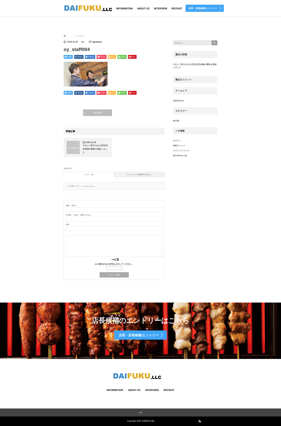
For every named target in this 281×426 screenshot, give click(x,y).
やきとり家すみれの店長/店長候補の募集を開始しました (95, 149)
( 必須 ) (71, 205)
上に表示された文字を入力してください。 (114, 264)
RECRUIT (177, 8)
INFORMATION (124, 8)
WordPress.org (180, 155)
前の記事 (97, 112)
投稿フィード (179, 145)
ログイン (177, 140)
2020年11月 (178, 100)
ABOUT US (143, 8)
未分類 (176, 121)
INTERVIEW (152, 390)
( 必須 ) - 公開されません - (79, 215)
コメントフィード (181, 150)
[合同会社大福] (91, 8)
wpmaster (97, 42)
